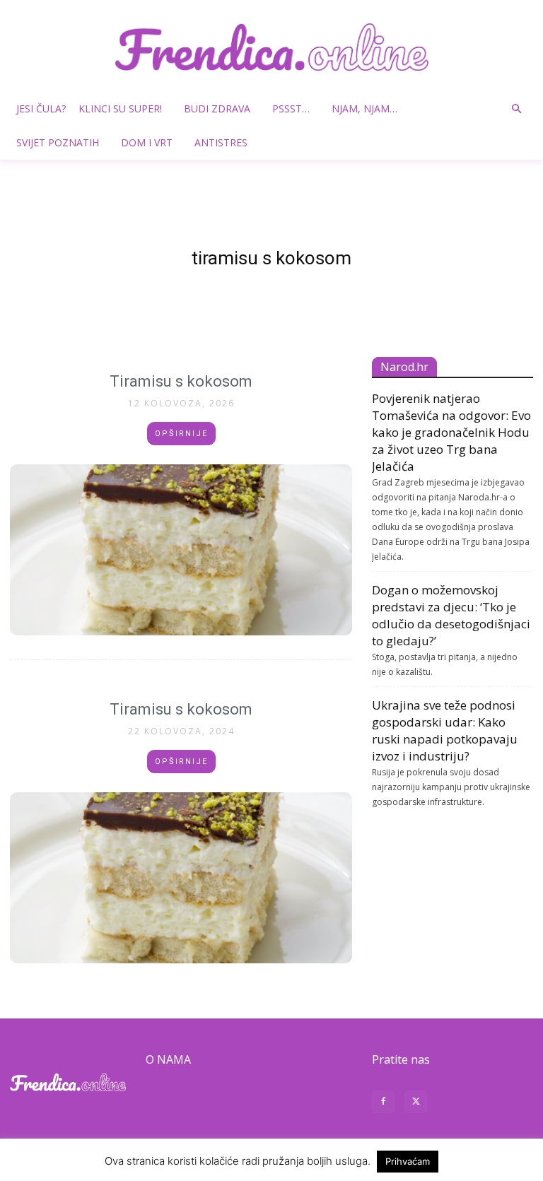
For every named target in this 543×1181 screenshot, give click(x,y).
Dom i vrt (147, 142)
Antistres (220, 142)
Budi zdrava (217, 108)
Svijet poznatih (57, 142)
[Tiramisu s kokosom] (181, 549)
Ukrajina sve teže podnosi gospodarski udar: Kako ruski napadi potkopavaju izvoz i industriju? (445, 730)
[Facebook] (383, 1104)
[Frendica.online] (271, 47)
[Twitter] (415, 1104)
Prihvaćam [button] (407, 1161)
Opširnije (181, 433)
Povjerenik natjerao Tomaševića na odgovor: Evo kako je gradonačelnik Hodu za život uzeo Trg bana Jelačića (451, 432)
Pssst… (291, 108)
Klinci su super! (120, 108)
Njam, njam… (364, 108)
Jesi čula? (41, 108)
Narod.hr (404, 367)
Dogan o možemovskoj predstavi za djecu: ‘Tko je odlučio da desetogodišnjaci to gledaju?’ (451, 615)
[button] (516, 109)
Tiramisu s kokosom (181, 381)
